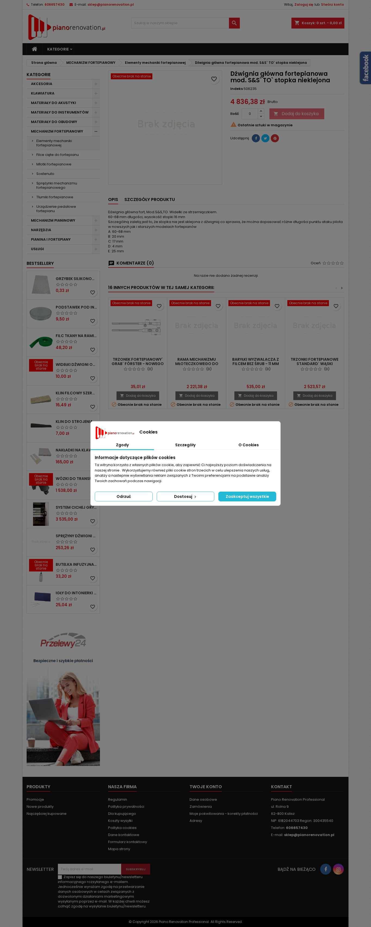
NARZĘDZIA (41, 229)
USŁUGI (37, 249)
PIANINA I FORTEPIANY (51, 239)
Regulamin (117, 799)
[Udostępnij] (256, 138)
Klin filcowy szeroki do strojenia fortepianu (77, 393)
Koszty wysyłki (120, 820)
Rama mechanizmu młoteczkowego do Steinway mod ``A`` (196, 364)
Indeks (236, 88)
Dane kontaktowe (123, 834)
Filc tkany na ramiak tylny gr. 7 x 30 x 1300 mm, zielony (77, 336)
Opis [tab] (113, 199)
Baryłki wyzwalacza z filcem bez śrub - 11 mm (255, 361)
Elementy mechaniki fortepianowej (54, 143)
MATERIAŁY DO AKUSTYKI (53, 102)
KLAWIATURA (42, 93)
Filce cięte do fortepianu (57, 154)
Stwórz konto (332, 4)
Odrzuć (124, 496)
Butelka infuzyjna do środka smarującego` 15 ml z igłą (77, 564)
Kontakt (281, 787)
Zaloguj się (303, 4)
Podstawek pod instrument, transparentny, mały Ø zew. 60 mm (77, 307)
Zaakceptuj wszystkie (247, 496)
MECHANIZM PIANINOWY (53, 220)
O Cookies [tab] (248, 445)
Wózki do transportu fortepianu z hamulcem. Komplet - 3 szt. (77, 478)
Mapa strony (119, 848)
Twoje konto (206, 787)
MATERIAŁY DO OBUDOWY (54, 121)
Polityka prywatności (126, 806)
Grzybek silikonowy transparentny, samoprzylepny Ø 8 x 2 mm (77, 278)
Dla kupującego (122, 813)
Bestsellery (40, 263)
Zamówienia (201, 806)
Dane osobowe (203, 799)
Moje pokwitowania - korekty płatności (224, 813)
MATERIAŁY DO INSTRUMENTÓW (60, 112)
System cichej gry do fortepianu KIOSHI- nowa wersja (77, 507)
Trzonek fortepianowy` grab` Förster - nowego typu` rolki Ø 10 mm (138, 364)
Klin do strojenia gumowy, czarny (77, 421)
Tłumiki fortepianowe (54, 197)
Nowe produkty (40, 806)
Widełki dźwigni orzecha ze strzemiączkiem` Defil (77, 364)
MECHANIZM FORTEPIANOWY (57, 131)
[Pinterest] (275, 138)
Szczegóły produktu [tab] (149, 199)
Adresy (196, 820)
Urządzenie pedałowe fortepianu (56, 208)
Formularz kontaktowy (127, 841)
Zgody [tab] (122, 445)
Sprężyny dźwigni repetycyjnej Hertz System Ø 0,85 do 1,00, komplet (77, 536)
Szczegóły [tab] (185, 445)
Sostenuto (45, 173)
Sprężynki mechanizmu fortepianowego (56, 185)
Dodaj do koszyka (296, 114)
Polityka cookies (122, 827)
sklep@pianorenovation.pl (110, 4)
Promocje (35, 799)
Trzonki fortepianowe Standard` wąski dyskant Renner (314, 364)
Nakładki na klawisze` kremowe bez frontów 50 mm (77, 450)
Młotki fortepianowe (53, 164)
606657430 (54, 4)
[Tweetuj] (265, 138)
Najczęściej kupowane (47, 813)
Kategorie (58, 49)
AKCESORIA (41, 83)
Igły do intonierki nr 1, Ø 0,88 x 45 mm (77, 593)
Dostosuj (183, 496)
